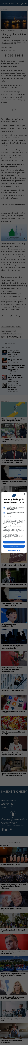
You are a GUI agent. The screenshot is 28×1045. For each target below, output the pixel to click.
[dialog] (14, 522)
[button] (14, 516)
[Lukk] (24, 493)
